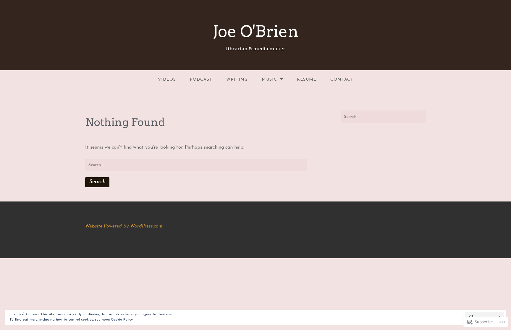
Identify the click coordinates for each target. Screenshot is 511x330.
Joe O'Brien (256, 31)
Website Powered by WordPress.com (123, 226)
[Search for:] (196, 165)
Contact (341, 79)
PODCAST (201, 79)
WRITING (237, 79)
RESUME (306, 79)
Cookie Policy (122, 319)
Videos (167, 79)
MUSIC (269, 79)
